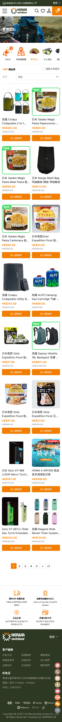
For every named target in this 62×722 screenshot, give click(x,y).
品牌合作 (7, 665)
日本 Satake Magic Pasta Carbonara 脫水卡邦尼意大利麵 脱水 (15, 240)
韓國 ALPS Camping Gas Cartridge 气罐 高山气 (45, 299)
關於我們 (45, 665)
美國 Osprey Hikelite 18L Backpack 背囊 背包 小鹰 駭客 (45, 357)
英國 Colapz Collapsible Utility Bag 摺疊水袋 (16, 299)
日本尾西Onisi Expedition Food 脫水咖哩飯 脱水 (45, 240)
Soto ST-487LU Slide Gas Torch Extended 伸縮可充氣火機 (15, 533)
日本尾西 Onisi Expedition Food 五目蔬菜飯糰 (45, 416)
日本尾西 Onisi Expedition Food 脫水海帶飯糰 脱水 (15, 357)
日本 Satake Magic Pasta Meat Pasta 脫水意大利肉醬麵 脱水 (16, 182)
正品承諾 (26, 665)
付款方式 (7, 654)
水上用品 (48, 59)
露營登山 (34, 59)
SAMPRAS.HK (49, 717)
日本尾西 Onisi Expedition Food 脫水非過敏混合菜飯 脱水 (15, 416)
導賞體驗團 (21, 59)
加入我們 (45, 660)
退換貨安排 (8, 660)
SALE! (8, 59)
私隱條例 (26, 654)
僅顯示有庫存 (53, 68)
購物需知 (45, 654)
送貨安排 (26, 660)
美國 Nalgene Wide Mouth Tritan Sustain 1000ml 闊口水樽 (45, 533)
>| (48, 566)
